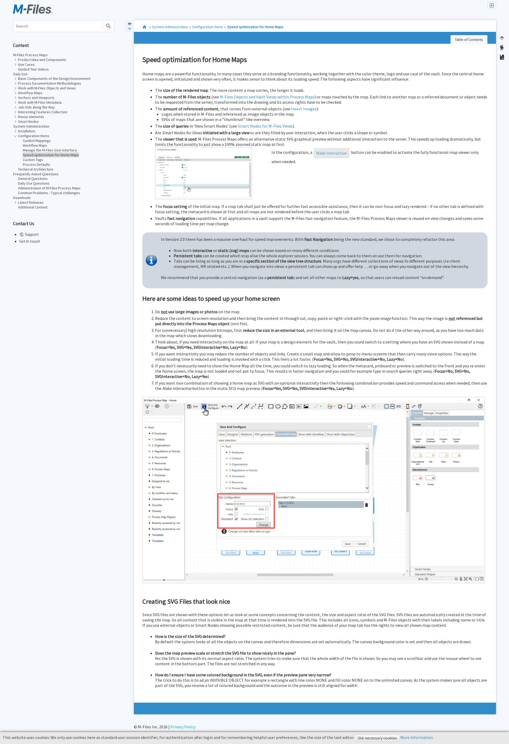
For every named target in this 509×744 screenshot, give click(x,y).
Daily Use (20, 74)
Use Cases (26, 64)
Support (32, 234)
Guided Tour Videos (33, 69)
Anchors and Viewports (36, 97)
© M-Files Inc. (146, 726)
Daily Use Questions (34, 183)
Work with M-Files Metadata (40, 102)
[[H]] (32, 8)
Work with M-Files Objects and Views (47, 88)
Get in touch (29, 241)
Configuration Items (33, 135)
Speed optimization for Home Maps (51, 155)
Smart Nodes (28, 121)
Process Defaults (36, 164)
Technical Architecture (35, 169)
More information (416, 737)
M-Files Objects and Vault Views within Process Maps (267, 96)
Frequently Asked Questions (36, 174)
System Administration (31, 126)
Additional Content (32, 207)
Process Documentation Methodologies (49, 83)
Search (109, 26)
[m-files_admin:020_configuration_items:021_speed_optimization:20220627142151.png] (203, 172)
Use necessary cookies (377, 738)
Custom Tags (33, 159)
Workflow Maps (30, 92)
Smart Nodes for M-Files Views (265, 126)
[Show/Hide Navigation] (129, 26)
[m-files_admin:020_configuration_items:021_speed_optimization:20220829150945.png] (313, 488)
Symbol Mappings (37, 140)
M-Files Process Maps (30, 55)
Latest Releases (31, 202)
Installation (26, 131)
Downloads (22, 197)
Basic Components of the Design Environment (54, 78)
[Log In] (492, 5)
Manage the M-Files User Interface (50, 150)
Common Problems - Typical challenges (49, 192)
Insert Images (304, 108)
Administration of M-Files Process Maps (49, 188)
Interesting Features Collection (42, 112)
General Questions (33, 178)
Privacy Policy (182, 726)
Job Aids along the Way (36, 107)
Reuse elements (31, 116)
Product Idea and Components (42, 59)
